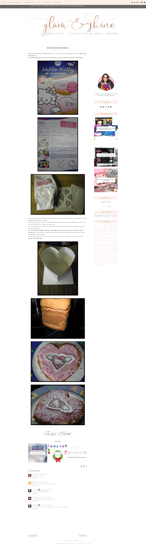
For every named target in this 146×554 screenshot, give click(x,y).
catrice (96, 262)
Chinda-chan (35, 497)
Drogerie (108, 234)
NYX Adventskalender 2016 (106, 155)
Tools (108, 258)
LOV (110, 243)
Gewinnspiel (104, 238)
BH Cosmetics (114, 227)
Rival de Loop (109, 254)
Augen (105, 227)
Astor (100, 227)
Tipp (99, 258)
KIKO (96, 243)
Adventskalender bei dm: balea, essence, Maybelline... (106, 129)
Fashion (104, 236)
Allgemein (96, 227)
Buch (106, 231)
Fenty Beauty (110, 236)
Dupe (113, 234)
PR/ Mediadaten (29, 2)
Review (102, 254)
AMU (95, 225)
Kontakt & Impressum (14, 2)
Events (38, 2)
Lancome (115, 243)
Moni (57, 45)
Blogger (82, 540)
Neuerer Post (33, 535)
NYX (107, 249)
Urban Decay (97, 260)
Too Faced (104, 258)
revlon (116, 262)
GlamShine (35, 489)
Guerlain (112, 238)
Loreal (106, 245)
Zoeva (102, 260)
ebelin (100, 262)
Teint (96, 258)
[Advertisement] (106, 55)
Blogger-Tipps (56, 2)
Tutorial (116, 258)
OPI (99, 251)
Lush (109, 245)
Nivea (95, 251)
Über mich (46, 2)
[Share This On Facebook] (82, 466)
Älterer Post (83, 535)
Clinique (116, 231)
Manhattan (114, 247)
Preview (96, 254)
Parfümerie (109, 252)
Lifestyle (97, 245)
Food (116, 236)
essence (106, 262)
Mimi (33, 474)
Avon (109, 227)
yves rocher (104, 264)
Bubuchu (34, 482)
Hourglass (96, 240)
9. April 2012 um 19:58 (40, 474)
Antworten (35, 478)
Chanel (111, 231)
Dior (103, 234)
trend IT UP (97, 264)
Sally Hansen (105, 256)
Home (3, 2)
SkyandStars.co (86, 543)
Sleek (116, 256)
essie (111, 262)
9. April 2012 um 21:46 (45, 489)
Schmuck (112, 256)
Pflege (116, 252)
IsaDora (116, 240)
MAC (113, 245)
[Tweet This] (84, 466)
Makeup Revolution (105, 247)
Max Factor (97, 249)
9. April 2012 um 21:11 (42, 482)
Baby (95, 229)
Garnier (96, 238)
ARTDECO (100, 225)
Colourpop (96, 233)
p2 (113, 262)
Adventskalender (111, 225)
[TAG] (106, 260)
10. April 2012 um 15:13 (44, 497)
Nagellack (114, 249)
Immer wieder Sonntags (106, 240)
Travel (112, 258)
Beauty (104, 229)
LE (106, 242)
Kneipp (101, 243)
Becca (108, 229)
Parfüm (103, 252)
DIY (101, 234)
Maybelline (103, 249)
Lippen (102, 245)
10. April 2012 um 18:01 (46, 505)
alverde (111, 260)
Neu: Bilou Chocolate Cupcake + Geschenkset (106, 180)
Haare (116, 238)
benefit (116, 260)
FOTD (99, 236)
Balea (99, 229)
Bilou (111, 229)
